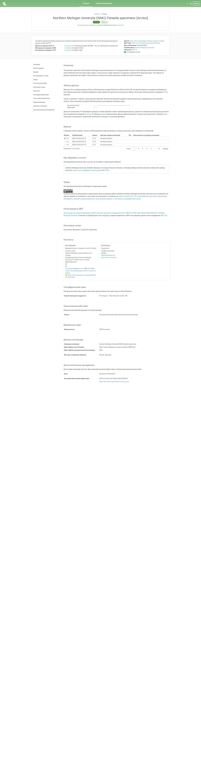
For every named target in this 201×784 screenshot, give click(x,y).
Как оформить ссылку (40, 76)
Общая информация (104, 3)
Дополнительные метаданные (44, 110)
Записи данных (38, 68)
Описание (36, 64)
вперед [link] (165, 149)
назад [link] (128, 149)
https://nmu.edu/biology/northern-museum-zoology (147, 41)
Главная (86, 3)
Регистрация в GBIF (40, 83)
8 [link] (159, 149)
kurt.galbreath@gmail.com (74, 268)
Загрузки (88, 114)
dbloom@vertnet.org (108, 255)
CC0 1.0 (134, 50)
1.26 (67, 141)
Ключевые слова (39, 87)
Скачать (69, 46)
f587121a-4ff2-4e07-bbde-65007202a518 (146, 43)
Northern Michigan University (144, 47)
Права (35, 79)
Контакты (36, 91)
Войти (196, 4)
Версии (35, 72)
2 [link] (138, 149)
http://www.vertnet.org (108, 257)
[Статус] (187, 3)
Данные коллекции (40, 106)
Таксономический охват (41, 98)
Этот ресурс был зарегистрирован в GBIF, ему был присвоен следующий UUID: (95, 213)
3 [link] (142, 149)
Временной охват (39, 102)
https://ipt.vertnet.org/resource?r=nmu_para (114, 381)
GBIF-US (164, 215)
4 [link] (146, 149)
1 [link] (134, 149)
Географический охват (41, 94)
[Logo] (4, 3)
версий (103, 114)
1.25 (67, 145)
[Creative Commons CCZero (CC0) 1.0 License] (69, 191)
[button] (191, 3)
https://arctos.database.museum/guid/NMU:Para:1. (91, 170)
